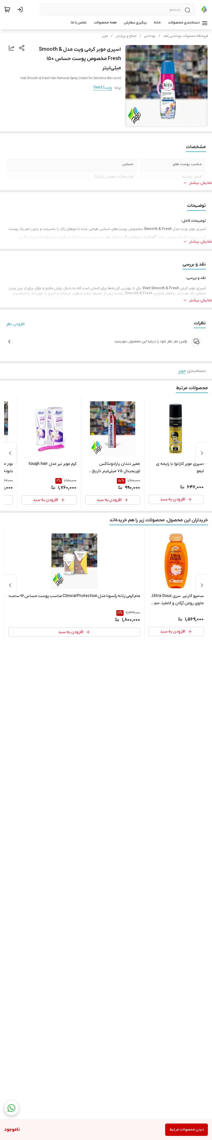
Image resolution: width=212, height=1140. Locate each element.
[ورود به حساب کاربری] (21, 9)
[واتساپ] (11, 1108)
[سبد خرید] (7, 9)
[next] (10, 453)
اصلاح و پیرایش (126, 36)
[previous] (202, 453)
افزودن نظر (15, 324)
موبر (105, 36)
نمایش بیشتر (200, 182)
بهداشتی (150, 36)
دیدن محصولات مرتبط (186, 1129)
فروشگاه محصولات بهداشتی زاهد (185, 36)
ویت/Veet (102, 87)
